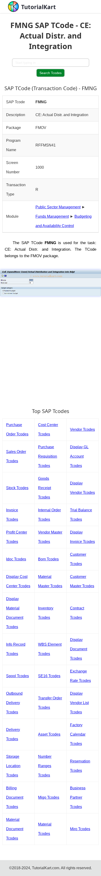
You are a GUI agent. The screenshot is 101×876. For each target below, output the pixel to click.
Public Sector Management (58, 207)
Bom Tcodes (48, 559)
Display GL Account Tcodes (79, 456)
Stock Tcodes (17, 488)
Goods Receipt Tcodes (44, 488)
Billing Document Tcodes (14, 797)
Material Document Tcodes (14, 829)
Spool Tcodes (17, 676)
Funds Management (52, 216)
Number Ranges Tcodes (44, 766)
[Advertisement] (50, 349)
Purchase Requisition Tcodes (47, 456)
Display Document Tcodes (78, 649)
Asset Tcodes (49, 734)
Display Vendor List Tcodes (79, 702)
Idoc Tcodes (16, 559)
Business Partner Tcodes (77, 797)
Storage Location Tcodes (13, 766)
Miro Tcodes (80, 829)
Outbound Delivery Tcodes (14, 702)
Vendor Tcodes (82, 429)
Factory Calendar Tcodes (77, 734)
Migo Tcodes (48, 797)
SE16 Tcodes (49, 676)
